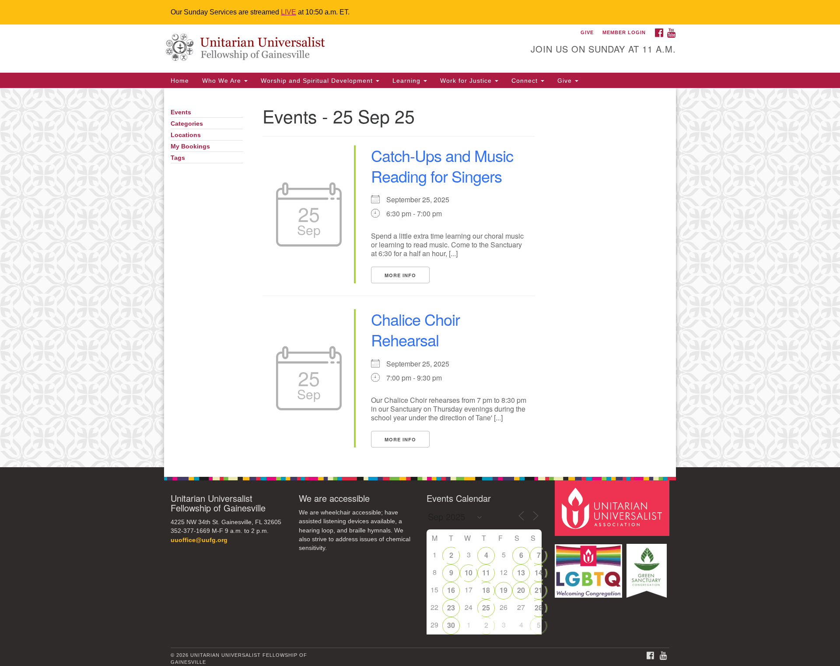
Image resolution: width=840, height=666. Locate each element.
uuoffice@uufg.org (199, 540)
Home (180, 80)
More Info (400, 275)
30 (451, 625)
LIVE (288, 12)
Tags (178, 158)
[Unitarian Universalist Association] (613, 507)
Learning (407, 80)
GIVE (587, 32)
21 (538, 590)
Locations (186, 135)
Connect (525, 80)
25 (486, 608)
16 (451, 590)
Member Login (624, 32)
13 (521, 572)
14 (538, 572)
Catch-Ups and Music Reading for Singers (442, 165)
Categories (187, 123)
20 (521, 590)
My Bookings (190, 146)
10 (468, 572)
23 (451, 608)
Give (565, 80)
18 (486, 590)
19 (504, 590)
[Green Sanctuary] (647, 566)
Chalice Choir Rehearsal (415, 329)
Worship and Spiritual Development (318, 80)
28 (538, 608)
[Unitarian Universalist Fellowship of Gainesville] (313, 49)
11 (486, 572)
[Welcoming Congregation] (590, 566)
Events (181, 112)
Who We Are (222, 80)
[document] (420, 277)
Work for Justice (467, 80)
